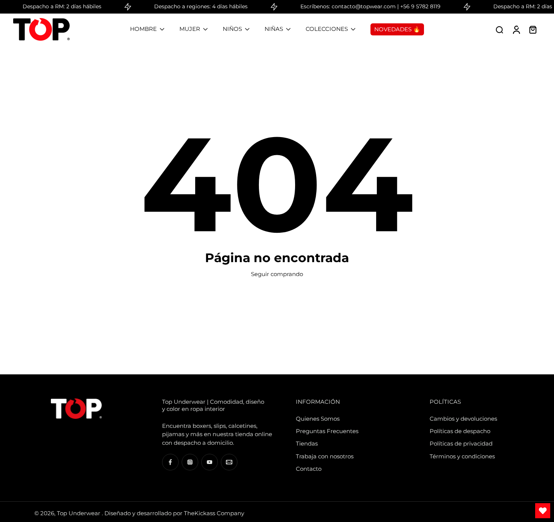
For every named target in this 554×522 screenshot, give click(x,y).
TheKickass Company (214, 513)
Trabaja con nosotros (325, 456)
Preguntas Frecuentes (327, 431)
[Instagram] (190, 462)
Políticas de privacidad (461, 443)
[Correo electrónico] (229, 462)
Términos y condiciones (462, 456)
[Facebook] (170, 462)
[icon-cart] (532, 29)
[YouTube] (209, 462)
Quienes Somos (318, 418)
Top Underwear (79, 513)
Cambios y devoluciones (463, 418)
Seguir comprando (277, 274)
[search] (499, 29)
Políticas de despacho (460, 431)
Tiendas (307, 443)
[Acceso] (516, 29)
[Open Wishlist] (542, 510)
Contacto (308, 468)
